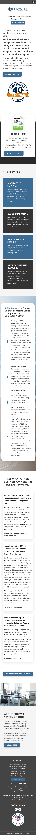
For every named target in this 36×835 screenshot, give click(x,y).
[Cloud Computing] (18, 221)
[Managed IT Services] (18, 192)
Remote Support (18, 779)
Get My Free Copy (14, 153)
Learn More (12, 745)
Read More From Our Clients (18, 674)
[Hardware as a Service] (18, 247)
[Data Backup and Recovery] (18, 274)
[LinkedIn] (16, 809)
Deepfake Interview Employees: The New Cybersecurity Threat (18, 788)
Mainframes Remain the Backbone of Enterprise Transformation (18, 796)
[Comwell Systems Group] (18, 9)
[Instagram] (19, 809)
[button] (33, 2)
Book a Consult (12, 74)
